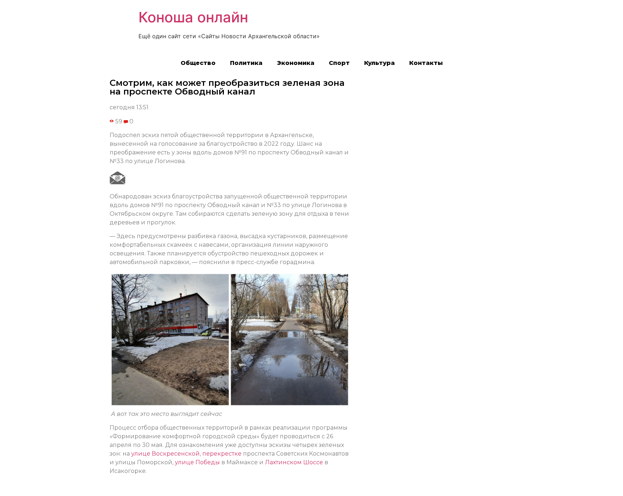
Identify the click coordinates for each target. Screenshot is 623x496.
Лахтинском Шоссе (294, 462)
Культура (379, 63)
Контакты (426, 63)
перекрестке (222, 453)
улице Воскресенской (165, 453)
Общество (198, 63)
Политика (246, 63)
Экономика (295, 63)
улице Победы (197, 462)
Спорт (339, 63)
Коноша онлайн (193, 17)
